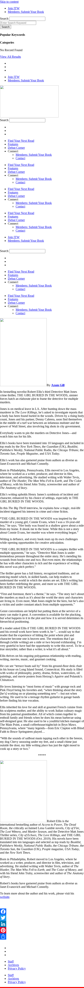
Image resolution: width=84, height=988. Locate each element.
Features (13, 144)
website (4, 897)
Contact (20, 158)
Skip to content (9, 1)
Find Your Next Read (21, 140)
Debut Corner (16, 147)
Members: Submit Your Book (34, 154)
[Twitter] (42, 918)
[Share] (42, 936)
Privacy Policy (17, 968)
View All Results (10, 56)
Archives (13, 965)
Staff (11, 961)
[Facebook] (42, 911)
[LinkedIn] (42, 924)
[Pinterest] (42, 930)
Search (4, 18)
